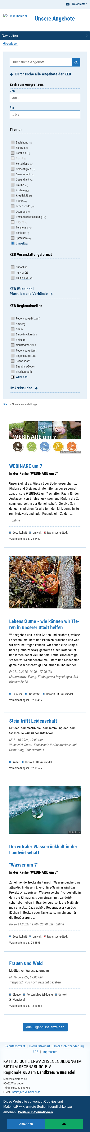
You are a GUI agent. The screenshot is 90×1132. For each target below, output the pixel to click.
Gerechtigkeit (25, 169)
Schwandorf (22, 361)
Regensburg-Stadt (25, 350)
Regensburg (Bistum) (27, 318)
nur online (21, 267)
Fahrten (21, 147)
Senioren (22, 232)
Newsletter (79, 4)
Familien (22, 153)
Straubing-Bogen (25, 366)
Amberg (20, 324)
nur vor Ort (21, 272)
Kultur (21, 201)
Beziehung (23, 142)
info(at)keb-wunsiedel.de (26, 1092)
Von (12, 91)
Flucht (20, 158)
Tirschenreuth (23, 371)
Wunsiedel (21, 377)
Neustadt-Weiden (25, 345)
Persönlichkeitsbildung (30, 217)
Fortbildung (24, 163)
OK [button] (64, 1124)
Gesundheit (24, 179)
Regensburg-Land (25, 355)
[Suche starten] (76, 62)
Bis (12, 108)
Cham (19, 329)
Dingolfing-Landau (26, 334)
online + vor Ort (24, 277)
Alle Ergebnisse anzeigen (45, 1027)
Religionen (23, 227)
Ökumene (22, 211)
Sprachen (23, 238)
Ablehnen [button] (26, 1124)
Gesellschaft (24, 174)
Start (6, 404)
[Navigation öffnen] (45, 35)
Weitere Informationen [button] (35, 1112)
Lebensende (24, 206)
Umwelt (21, 243)
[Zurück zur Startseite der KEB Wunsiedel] (15, 20)
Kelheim (20, 340)
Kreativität (23, 195)
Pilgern (21, 222)
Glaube (21, 185)
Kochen (22, 190)
